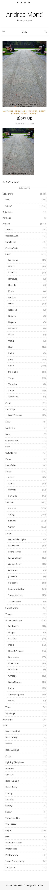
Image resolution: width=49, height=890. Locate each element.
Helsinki (12, 285)
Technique (10, 867)
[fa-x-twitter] (22, 2)
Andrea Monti (24, 14)
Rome (11, 365)
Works (11, 700)
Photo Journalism (13, 842)
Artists (11, 483)
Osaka (11, 340)
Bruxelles (21, 111)
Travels (8, 614)
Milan (11, 303)
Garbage (12, 675)
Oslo (10, 347)
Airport (8, 229)
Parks (24, 114)
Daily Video (8, 212)
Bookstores (13, 545)
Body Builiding (12, 749)
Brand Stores (14, 551)
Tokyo (11, 378)
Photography (11, 855)
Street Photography (14, 861)
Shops (8, 533)
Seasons (9, 502)
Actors (11, 477)
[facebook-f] (18, 2)
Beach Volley (11, 737)
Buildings (12, 638)
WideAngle (10, 713)
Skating (9, 805)
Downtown (13, 657)
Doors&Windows (16, 651)
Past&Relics (10, 465)
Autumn (8, 111)
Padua (11, 353)
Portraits (12, 496)
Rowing (8, 793)
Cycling (8, 756)
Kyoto (11, 291)
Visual (8, 707)
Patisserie (13, 582)
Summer (12, 520)
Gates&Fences (14, 682)
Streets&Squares (16, 694)
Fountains (13, 669)
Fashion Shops (15, 558)
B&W (7, 199)
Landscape (10, 409)
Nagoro (12, 316)
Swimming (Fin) (12, 818)
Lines (7, 421)
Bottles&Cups (11, 235)
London (12, 297)
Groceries (12, 570)
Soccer (8, 811)
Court (8, 403)
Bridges (12, 632)
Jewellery (12, 576)
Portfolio (7, 217)
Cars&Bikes (10, 242)
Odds (7, 446)
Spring (11, 514)
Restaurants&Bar (16, 589)
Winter (11, 527)
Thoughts (7, 830)
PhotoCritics (11, 848)
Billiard (8, 743)
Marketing (10, 428)
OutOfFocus (11, 452)
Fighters (12, 489)
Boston (11, 266)
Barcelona (13, 260)
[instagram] (25, 2)
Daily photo (8, 193)
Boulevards (13, 626)
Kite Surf (9, 774)
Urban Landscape (13, 620)
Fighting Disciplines (14, 762)
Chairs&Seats (11, 248)
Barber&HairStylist (17, 539)
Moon (8, 434)
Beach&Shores (15, 415)
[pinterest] (29, 2)
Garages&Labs (15, 564)
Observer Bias (12, 440)
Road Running (12, 780)
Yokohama (13, 396)
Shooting (9, 799)
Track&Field (10, 824)
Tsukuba (12, 384)
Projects (6, 223)
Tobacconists (14, 601)
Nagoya (12, 322)
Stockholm (13, 371)
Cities (8, 254)
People (34, 114)
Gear (7, 836)
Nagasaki (12, 309)
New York (12, 328)
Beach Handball (12, 731)
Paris (10, 359)
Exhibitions (13, 663)
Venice (11, 390)
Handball (9, 768)
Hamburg (12, 278)
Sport (5, 725)
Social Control (11, 608)
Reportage (8, 719)
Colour (33, 111)
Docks (11, 644)
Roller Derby (11, 787)
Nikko (11, 334)
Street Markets (15, 595)
